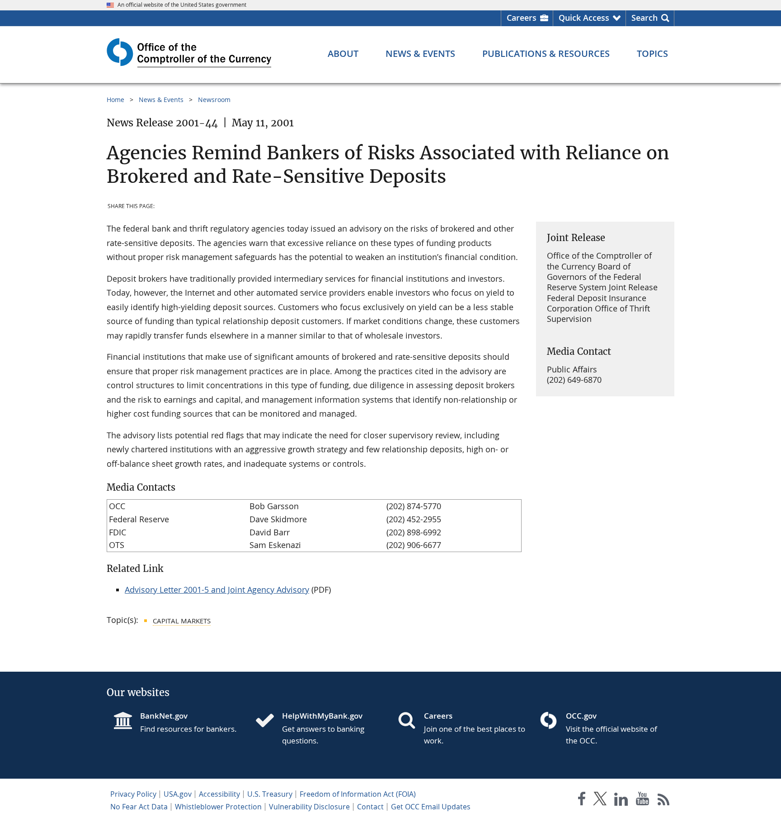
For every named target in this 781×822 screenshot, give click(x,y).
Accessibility (219, 794)
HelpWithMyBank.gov (322, 716)
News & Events (161, 99)
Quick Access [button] (584, 17)
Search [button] (644, 17)
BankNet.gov (164, 716)
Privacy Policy (133, 794)
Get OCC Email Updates (430, 807)
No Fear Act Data (139, 807)
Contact (370, 807)
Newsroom (214, 99)
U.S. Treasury (269, 794)
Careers (521, 17)
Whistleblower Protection (218, 807)
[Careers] (410, 721)
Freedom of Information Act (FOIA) (358, 794)
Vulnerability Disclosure (309, 807)
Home (115, 99)
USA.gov (178, 794)
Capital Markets (182, 620)
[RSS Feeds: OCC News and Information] (664, 800)
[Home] (268, 721)
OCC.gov (581, 716)
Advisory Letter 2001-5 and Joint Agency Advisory (217, 589)
